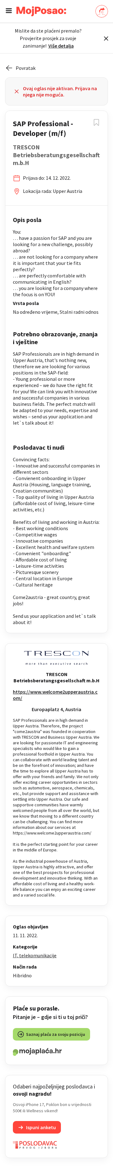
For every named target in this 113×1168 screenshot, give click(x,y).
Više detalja (61, 46)
